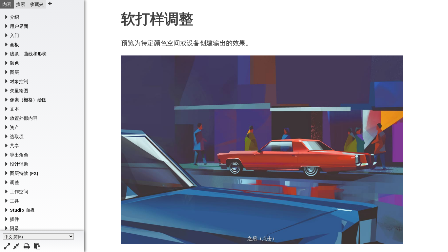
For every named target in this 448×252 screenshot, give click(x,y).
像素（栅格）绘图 (28, 100)
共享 (14, 146)
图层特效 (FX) (24, 173)
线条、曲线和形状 (28, 54)
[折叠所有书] (16, 246)
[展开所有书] (7, 246)
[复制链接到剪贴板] (37, 246)
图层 (14, 72)
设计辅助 (19, 164)
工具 (14, 201)
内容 (6, 4)
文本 (14, 109)
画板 (14, 45)
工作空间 (19, 192)
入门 (14, 35)
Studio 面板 (22, 210)
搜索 (20, 4)
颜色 (14, 63)
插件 (14, 219)
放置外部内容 (23, 118)
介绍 (14, 17)
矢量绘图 (19, 91)
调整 (14, 182)
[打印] (27, 246)
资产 (14, 127)
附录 (14, 228)
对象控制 (19, 81)
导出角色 (19, 155)
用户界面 (19, 26)
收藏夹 (37, 4)
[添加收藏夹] (49, 3)
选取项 (17, 136)
